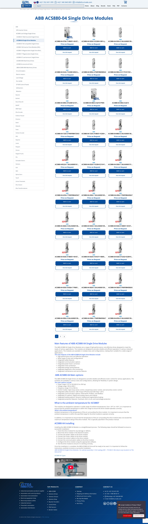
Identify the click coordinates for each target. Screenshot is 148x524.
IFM (17, 136)
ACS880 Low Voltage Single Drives (26, 33)
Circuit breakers (20, 71)
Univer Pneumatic (20, 181)
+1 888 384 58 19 (114, 494)
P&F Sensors (52, 507)
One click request (67, 52)
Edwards (18, 126)
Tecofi (17, 178)
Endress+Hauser (20, 115)
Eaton (17, 122)
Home (87, 6)
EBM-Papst (18, 108)
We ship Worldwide (82, 498)
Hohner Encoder (20, 133)
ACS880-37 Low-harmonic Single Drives (27, 57)
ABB (17, 27)
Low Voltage (19, 78)
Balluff (17, 105)
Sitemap (79, 491)
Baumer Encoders (54, 502)
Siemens (18, 164)
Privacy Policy (81, 501)
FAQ (114, 6)
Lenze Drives (52, 504)
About (92, 6)
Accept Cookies (127, 515)
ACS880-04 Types (60, 455)
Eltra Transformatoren (21, 188)
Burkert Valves (53, 510)
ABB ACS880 (52, 491)
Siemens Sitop (53, 499)
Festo (17, 129)
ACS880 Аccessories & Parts (24, 64)
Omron (18, 150)
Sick (17, 167)
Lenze (17, 143)
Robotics (18, 91)
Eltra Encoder (19, 112)
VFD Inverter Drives (21, 30)
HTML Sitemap (45, 517)
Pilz (16, 157)
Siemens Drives (53, 494)
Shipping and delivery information (86, 494)
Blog (97, 6)
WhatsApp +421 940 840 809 (114, 496)
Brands (103, 6)
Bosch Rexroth (19, 102)
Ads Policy (80, 503)
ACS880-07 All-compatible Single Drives (27, 44)
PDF (118, 6)
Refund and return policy (84, 496)
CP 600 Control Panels (22, 84)
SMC (17, 171)
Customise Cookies (139, 515)
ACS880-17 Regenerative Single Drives (27, 54)
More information (135, 512)
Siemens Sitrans (53, 496)
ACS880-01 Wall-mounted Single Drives (27, 37)
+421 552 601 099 (113, 491)
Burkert (18, 98)
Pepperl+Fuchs (20, 153)
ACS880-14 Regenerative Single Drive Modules (29, 50)
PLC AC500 (19, 81)
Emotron (18, 119)
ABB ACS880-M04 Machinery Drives (26, 67)
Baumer (18, 95)
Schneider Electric (20, 160)
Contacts (124, 6)
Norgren (18, 146)
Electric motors (20, 74)
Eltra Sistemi (19, 185)
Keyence (18, 140)
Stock (109, 6)
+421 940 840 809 (64, 2)
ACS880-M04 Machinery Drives (25, 61)
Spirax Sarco (19, 174)
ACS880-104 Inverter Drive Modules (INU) (28, 47)
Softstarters (19, 88)
